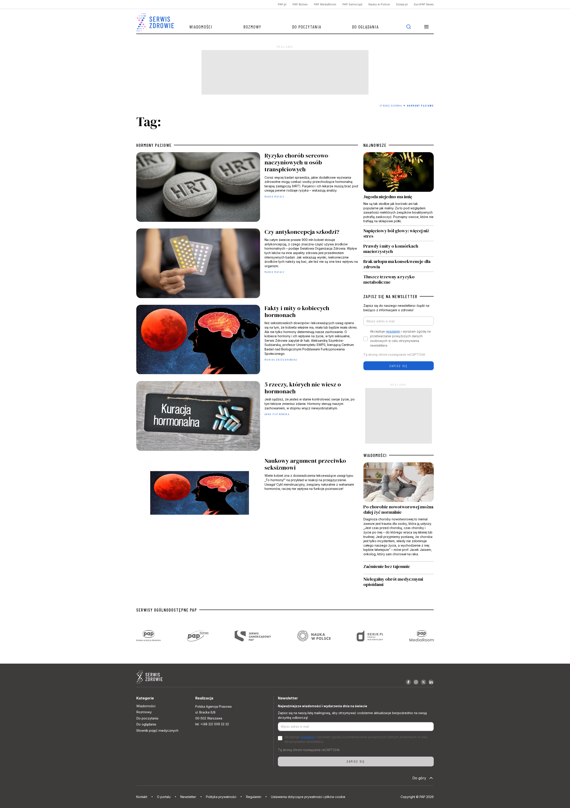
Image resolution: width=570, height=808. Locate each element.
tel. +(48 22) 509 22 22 (212, 724)
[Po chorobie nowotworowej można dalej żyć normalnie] (398, 511)
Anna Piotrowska (277, 414)
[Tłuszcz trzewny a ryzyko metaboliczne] (398, 278)
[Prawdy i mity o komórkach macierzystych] (398, 248)
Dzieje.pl (402, 4)
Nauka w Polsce (379, 4)
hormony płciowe (154, 145)
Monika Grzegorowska (281, 359)
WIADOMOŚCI (375, 455)
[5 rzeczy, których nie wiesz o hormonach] (247, 417)
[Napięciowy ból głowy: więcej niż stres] (398, 233)
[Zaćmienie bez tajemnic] (398, 568)
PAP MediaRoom (325, 4)
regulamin (393, 331)
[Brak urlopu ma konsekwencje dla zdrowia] (398, 264)
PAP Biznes (300, 4)
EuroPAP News (424, 4)
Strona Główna (391, 105)
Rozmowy (252, 26)
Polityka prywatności (221, 797)
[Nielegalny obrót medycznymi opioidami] (398, 581)
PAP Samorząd (352, 4)
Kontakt (141, 797)
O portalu (164, 797)
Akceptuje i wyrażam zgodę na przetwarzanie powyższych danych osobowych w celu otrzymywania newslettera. (400, 338)
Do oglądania (365, 26)
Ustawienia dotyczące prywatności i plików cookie (308, 797)
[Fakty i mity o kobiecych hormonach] (247, 341)
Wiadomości (200, 26)
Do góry (419, 778)
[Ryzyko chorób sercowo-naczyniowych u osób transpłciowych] (247, 188)
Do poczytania (306, 26)
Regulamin (253, 797)
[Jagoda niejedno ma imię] (398, 189)
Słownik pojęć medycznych (157, 730)
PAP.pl (282, 4)
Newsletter (188, 797)
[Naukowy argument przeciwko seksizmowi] (247, 493)
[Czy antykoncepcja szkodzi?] (247, 264)
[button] (426, 27)
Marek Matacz (275, 196)
